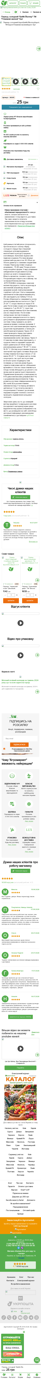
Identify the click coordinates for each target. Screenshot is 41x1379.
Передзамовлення (20, 1207)
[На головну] (4, 3)
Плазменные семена (15, 471)
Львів (30, 1135)
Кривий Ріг (21, 1138)
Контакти (30, 1183)
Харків (33, 1128)
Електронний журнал (26, 1280)
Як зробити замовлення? (20, 1203)
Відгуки (14, 1190)
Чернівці (31, 1165)
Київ (24, 1128)
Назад (7, 12)
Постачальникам (13, 1210)
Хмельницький (29, 1145)
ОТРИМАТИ (12, 1354)
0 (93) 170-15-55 (27, 1244)
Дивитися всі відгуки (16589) (20, 1017)
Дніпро (19, 1132)
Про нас (19, 1183)
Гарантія (11, 1186)
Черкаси (11, 1135)
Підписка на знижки (20, 1193)
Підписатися (19, 745)
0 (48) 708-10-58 (13, 1245)
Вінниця (10, 1138)
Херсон (21, 1135)
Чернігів (15, 1149)
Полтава (31, 1142)
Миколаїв (10, 1142)
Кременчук (21, 1168)
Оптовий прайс (29, 1210)
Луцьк (31, 1138)
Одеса (10, 1132)
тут (32, 505)
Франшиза (11, 1277)
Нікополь (20, 1142)
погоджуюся (18, 749)
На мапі (21, 1258)
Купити (11, 601)
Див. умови (29, 821)
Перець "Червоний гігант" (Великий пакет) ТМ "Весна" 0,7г (10, 587)
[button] (28, 195)
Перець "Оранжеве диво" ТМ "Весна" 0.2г (29, 587)
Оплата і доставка (25, 1186)
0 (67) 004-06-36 (27, 1245)
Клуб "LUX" (25, 1190)
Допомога (31, 1200)
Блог (10, 1183)
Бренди (21, 1214)
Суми (17, 1145)
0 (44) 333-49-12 (13, 1244)
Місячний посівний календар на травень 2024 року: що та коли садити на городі (20, 681)
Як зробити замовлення (20, 1284)
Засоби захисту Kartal (14, 1200)
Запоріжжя (29, 1132)
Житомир (25, 1149)
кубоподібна (17, 452)
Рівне (8, 1145)
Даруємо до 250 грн (20, 1197)
